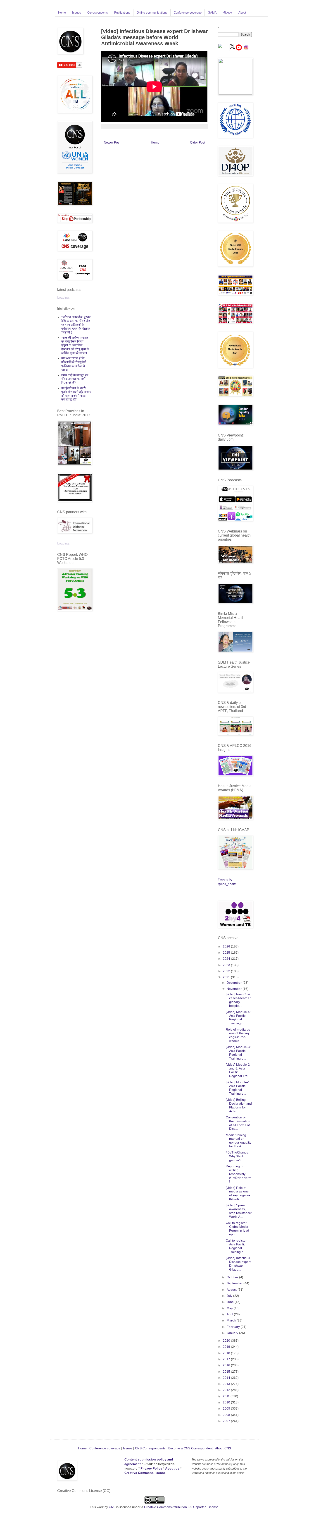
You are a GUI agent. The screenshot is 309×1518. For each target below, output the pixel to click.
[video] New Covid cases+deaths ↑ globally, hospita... (239, 999)
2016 (227, 1365)
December (234, 982)
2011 (227, 1396)
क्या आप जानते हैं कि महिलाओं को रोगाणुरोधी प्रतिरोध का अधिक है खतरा (73, 363)
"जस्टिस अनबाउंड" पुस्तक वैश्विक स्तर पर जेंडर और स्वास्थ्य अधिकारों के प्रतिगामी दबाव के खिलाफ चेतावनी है (76, 324)
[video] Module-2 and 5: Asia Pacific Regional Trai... (238, 1070)
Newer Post (112, 142)
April (230, 1314)
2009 (227, 1408)
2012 (227, 1390)
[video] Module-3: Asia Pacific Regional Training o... (238, 1052)
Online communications (152, 12)
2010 (227, 1402)
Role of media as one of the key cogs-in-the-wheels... (238, 1035)
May (230, 1308)
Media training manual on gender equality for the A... (238, 1140)
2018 (227, 1353)
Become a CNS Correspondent (190, 1448)
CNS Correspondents (150, 1448)
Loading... (64, 297)
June (231, 1302)
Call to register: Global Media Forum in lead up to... (237, 1228)
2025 (227, 952)
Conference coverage (188, 12)
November (234, 988)
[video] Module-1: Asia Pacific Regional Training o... (238, 1087)
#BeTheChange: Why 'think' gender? (237, 1156)
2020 (227, 1340)
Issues (76, 12)
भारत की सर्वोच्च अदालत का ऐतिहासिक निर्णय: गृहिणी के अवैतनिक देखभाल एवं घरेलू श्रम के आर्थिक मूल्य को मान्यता (75, 345)
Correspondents (97, 12)
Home (62, 12)
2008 (227, 1415)
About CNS (223, 1448)
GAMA (212, 12)
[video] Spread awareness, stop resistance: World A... (239, 1210)
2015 (227, 1371)
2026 (227, 946)
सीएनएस (227, 12)
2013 (227, 1384)
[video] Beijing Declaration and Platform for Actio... (239, 1105)
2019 (227, 1346)
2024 (227, 958)
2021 (227, 977)
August (232, 1289)
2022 (227, 971)
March (232, 1320)
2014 (227, 1377)
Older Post (197, 142)
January (233, 1333)
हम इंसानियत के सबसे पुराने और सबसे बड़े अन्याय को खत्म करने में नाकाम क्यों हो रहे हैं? (76, 393)
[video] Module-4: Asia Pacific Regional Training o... (238, 1017)
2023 (227, 965)
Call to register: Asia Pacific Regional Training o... (236, 1246)
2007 (227, 1421)
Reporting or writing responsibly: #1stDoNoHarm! (238, 1173)
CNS (112, 1507)
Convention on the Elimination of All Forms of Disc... (238, 1122)
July (230, 1295)
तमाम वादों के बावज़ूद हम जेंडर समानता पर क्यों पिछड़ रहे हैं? (74, 379)
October (233, 1277)
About (242, 12)
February (234, 1327)
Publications (122, 12)
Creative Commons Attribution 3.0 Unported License (181, 1507)
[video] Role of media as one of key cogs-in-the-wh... (238, 1193)
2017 (227, 1359)
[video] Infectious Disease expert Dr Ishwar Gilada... (238, 1263)
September (235, 1283)
